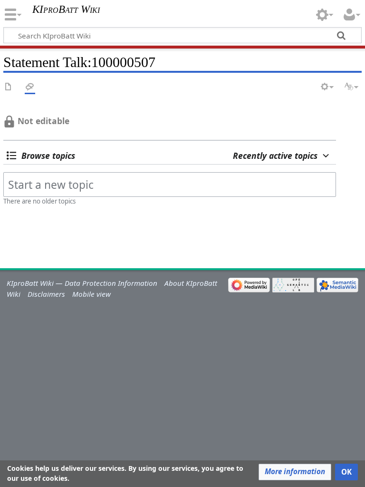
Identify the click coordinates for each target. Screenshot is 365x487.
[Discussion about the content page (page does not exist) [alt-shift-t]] (30, 87)
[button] (40, 155)
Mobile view (91, 294)
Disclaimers (46, 294)
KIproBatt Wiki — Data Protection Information (82, 283)
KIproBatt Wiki (66, 9)
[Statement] (8, 87)
